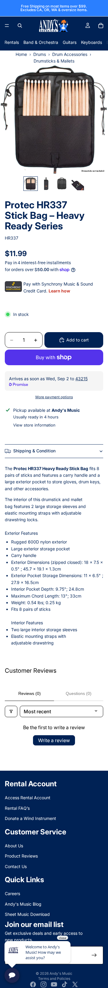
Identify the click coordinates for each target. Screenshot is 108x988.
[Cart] (100, 25)
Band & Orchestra (40, 42)
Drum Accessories (69, 54)
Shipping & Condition (34, 450)
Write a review (54, 740)
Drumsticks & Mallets (54, 60)
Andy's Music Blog (23, 904)
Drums (39, 54)
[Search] (19, 25)
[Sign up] (94, 955)
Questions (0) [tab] (79, 693)
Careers (12, 893)
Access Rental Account (27, 797)
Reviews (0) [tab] (29, 693)
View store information (34, 425)
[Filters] (11, 711)
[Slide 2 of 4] (46, 183)
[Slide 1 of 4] (30, 183)
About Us (14, 845)
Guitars (69, 42)
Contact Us (16, 866)
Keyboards (91, 42)
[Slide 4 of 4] (77, 183)
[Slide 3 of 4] (61, 183)
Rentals (11, 42)
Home (21, 54)
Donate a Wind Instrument (30, 818)
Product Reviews (21, 855)
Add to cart (77, 339)
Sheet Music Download (27, 914)
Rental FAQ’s (17, 807)
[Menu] (7, 25)
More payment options (54, 397)
